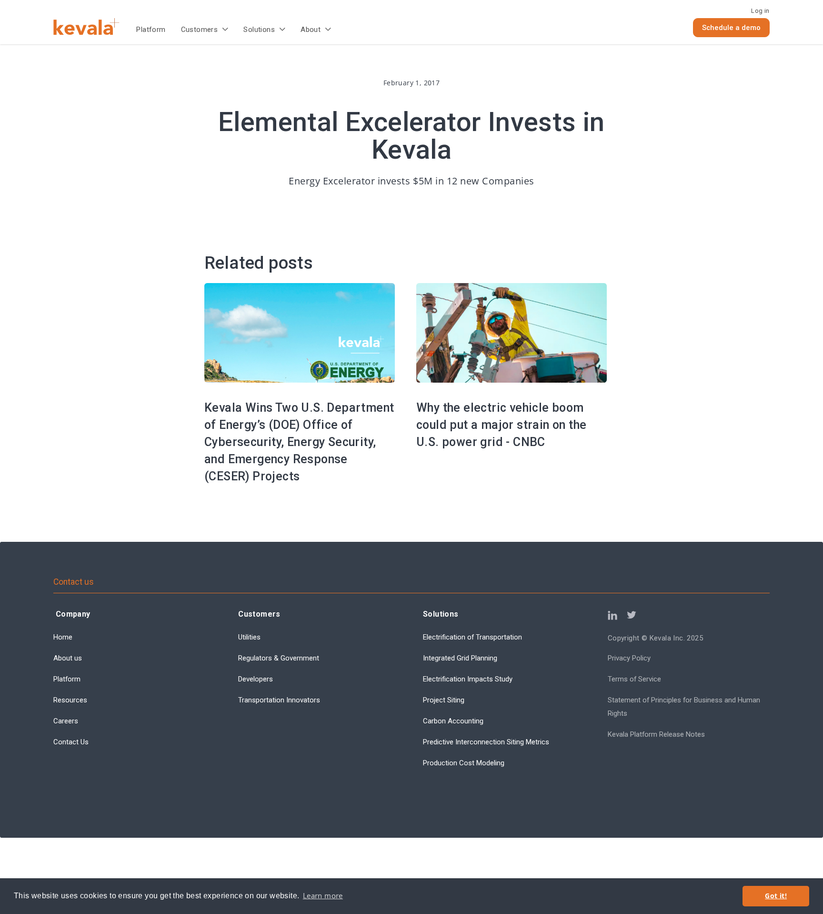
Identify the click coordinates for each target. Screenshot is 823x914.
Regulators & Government (278, 658)
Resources (70, 700)
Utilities (249, 637)
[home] (94, 26)
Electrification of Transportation (472, 637)
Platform (150, 29)
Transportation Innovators (279, 700)
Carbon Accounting (453, 721)
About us (67, 658)
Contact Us (71, 742)
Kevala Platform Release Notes (656, 734)
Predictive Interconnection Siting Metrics (486, 742)
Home (62, 637)
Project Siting (443, 700)
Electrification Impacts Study (467, 679)
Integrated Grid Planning (460, 658)
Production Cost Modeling (463, 763)
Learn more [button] (323, 896)
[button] (205, 30)
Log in (760, 10)
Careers (65, 721)
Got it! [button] (776, 895)
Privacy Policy (629, 658)
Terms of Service (634, 679)
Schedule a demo (731, 27)
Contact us (73, 582)
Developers (255, 679)
